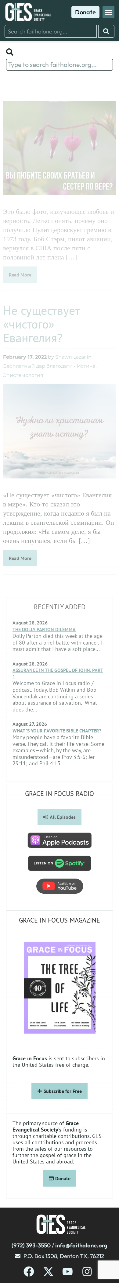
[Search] (106, 31)
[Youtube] (67, 1271)
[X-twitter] (48, 1271)
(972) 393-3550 (31, 1245)
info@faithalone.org (81, 1245)
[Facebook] (28, 1271)
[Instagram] (87, 1271)
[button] (108, 12)
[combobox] (51, 31)
